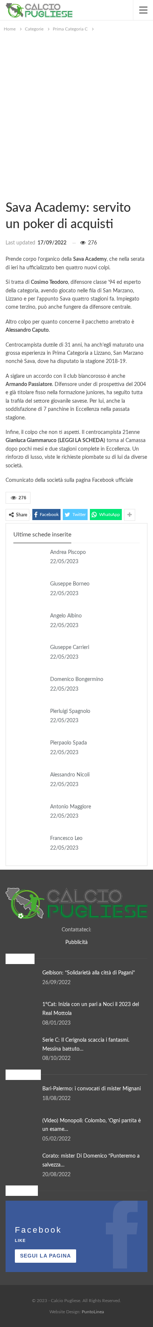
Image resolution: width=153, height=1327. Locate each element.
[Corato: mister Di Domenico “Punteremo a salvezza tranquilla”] (22, 1164)
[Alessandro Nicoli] (29, 783)
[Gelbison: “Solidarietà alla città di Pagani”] (22, 981)
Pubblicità (76, 942)
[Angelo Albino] (29, 624)
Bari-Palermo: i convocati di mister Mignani (91, 1088)
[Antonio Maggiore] (29, 815)
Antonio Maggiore (70, 806)
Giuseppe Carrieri (69, 647)
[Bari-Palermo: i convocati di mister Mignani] (22, 1097)
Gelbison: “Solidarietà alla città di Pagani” (88, 973)
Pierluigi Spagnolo (70, 711)
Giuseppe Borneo (69, 584)
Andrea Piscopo (68, 552)
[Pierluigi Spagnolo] (29, 719)
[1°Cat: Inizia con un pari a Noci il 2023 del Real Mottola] (22, 1012)
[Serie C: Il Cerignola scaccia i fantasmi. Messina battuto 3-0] (22, 1048)
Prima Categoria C (8, 192)
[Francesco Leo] (29, 846)
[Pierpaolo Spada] (29, 751)
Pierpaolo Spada (68, 743)
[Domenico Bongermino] (29, 687)
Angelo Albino (66, 616)
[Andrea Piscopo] (29, 560)
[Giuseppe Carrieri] (29, 655)
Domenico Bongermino (76, 679)
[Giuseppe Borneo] (29, 592)
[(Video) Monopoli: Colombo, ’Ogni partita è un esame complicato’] (22, 1129)
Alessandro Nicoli (69, 775)
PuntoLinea (93, 1312)
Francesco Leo (66, 838)
